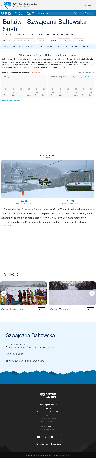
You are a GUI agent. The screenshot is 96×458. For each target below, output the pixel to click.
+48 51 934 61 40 (14, 354)
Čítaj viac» (6, 225)
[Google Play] (42, 443)
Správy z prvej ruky (57, 47)
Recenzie (74, 47)
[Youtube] (38, 437)
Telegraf (78, 40)
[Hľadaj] (75, 13)
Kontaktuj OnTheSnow (48, 404)
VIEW (41, 310)
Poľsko (40, 40)
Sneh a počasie (19, 13)
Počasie (30, 47)
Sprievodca (9, 47)
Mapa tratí (87, 47)
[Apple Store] (56, 443)
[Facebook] (59, 437)
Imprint (48, 415)
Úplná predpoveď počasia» (83, 77)
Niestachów (64, 40)
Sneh (20, 47)
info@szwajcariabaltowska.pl (25, 360)
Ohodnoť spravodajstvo (10, 100)
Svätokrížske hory (23, 40)
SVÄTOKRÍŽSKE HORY (15, 34)
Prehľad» (48, 158)
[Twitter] (45, 437)
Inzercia (48, 408)
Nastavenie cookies (48, 429)
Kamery (40, 47)
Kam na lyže (30, 13)
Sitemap (48, 424)
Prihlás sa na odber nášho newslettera (48, 412)
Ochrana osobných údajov (48, 418)
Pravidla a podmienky (47, 421)
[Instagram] (52, 437)
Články (40, 13)
